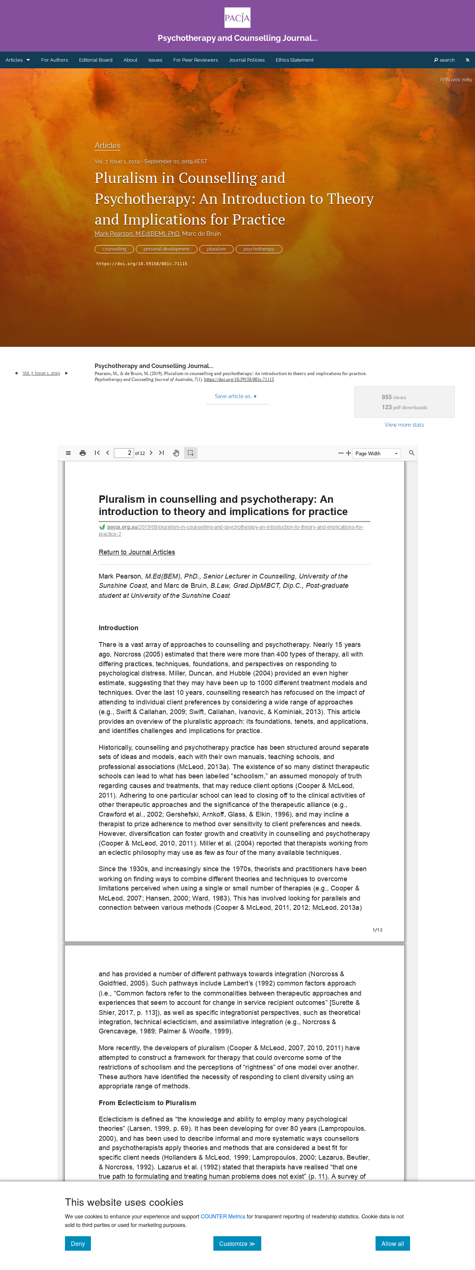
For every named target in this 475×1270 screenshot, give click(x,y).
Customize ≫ (240, 1243)
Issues (155, 60)
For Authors (54, 60)
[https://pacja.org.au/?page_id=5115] (137, 552)
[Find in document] (412, 453)
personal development (167, 249)
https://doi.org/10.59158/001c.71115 (141, 263)
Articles (14, 60)
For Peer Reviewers (195, 60)
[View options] (68, 453)
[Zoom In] (348, 452)
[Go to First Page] (97, 452)
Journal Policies (247, 60)
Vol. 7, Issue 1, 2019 (117, 162)
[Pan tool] (176, 453)
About (130, 60)
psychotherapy (259, 249)
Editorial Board (95, 60)
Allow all (395, 1243)
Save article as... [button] (235, 396)
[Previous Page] (107, 452)
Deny (81, 1243)
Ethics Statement (295, 60)
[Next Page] (151, 452)
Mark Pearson (137, 233)
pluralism (216, 249)
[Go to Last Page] (161, 452)
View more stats (404, 424)
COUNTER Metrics (223, 1216)
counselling (114, 249)
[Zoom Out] (341, 452)
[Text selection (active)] (190, 453)
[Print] (82, 453)
